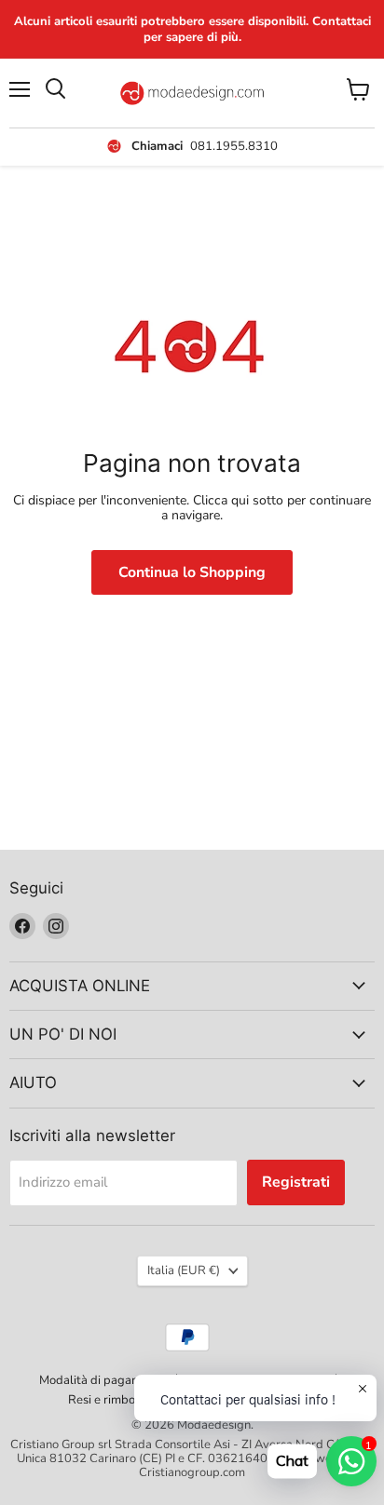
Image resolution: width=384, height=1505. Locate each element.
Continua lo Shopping (192, 572)
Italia (183, 1270)
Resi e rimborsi (108, 1399)
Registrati (296, 1182)
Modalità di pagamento (102, 1380)
